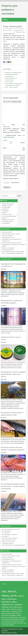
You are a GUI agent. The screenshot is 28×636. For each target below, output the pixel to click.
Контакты (10, 632)
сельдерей (12, 615)
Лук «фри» (5, 536)
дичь (4, 599)
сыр (24, 623)
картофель (6, 602)
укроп (19, 609)
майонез (16, 619)
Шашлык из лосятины (8, 541)
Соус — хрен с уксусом (11, 87)
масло (12, 591)
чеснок (17, 613)
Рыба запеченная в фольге (9, 538)
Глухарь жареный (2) (7, 249)
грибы (3, 611)
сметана (4, 607)
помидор (13, 611)
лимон (18, 615)
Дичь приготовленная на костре (10, 529)
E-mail (5, 140)
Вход (15, 632)
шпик (3, 613)
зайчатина (17, 607)
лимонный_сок (12, 617)
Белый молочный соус (11, 78)
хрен (3, 619)
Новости (4, 212)
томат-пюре (21, 617)
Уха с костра (5, 532)
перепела (8, 623)
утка (11, 621)
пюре (7, 624)
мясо (21, 623)
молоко (13, 609)
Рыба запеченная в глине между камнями (13, 545)
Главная (4, 632)
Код (20, 101)
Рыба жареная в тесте (8, 237)
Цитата (15, 101)
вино (8, 611)
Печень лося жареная (8, 248)
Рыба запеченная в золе (8, 539)
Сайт (23, 150)
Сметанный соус (9, 80)
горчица (7, 621)
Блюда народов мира (8, 203)
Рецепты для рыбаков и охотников (9, 9)
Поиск (19, 195)
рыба (14, 595)
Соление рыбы (6, 531)
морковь (18, 604)
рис (7, 619)
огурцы (8, 613)
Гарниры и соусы (20, 32)
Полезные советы (7, 214)
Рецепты (5, 218)
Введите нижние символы (10, 178)
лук (4, 591)
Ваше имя (14, 124)
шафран (11, 624)
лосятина (4, 615)
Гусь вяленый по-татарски (9, 534)
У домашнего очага (7, 221)
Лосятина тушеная (7, 235)
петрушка (11, 599)
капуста (11, 619)
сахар (19, 611)
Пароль (23, 142)
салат (3, 624)
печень (3, 623)
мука (21, 596)
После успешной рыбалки (9, 216)
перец (5, 595)
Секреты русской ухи (8, 219)
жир (13, 613)
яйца (14, 602)
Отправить (7, 187)
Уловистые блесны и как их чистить (11, 242)
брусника (4, 617)
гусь (18, 623)
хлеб (3, 609)
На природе (5, 210)
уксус (8, 609)
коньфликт (5, 209)
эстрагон (20, 621)
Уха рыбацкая (6, 223)
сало (10, 607)
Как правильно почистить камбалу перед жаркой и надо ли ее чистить (13, 374)
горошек (15, 621)
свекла (14, 623)
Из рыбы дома (6, 207)
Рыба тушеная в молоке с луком (10, 234)
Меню (5, 19)
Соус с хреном (9, 81)
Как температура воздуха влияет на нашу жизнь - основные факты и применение (13, 486)
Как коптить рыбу (6, 232)
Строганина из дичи (7, 543)
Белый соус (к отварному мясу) (13, 72)
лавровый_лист (8, 604)
